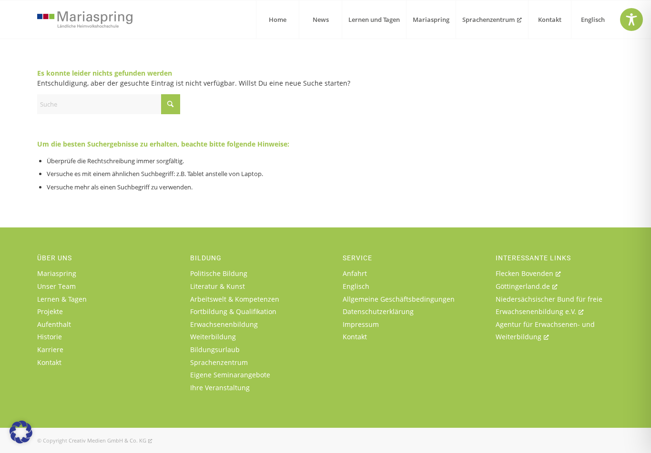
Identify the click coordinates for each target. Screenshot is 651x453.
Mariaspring (56, 273)
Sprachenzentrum (219, 362)
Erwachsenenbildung (224, 324)
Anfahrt (355, 273)
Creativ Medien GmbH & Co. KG (107, 440)
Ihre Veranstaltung (220, 387)
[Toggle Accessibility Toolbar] (631, 19)
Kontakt (49, 362)
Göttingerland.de (523, 286)
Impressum (361, 324)
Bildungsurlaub (215, 349)
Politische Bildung (218, 273)
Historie (49, 336)
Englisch (356, 286)
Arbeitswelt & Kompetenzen (234, 299)
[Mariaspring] (84, 19)
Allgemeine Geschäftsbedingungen (399, 299)
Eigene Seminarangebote (230, 374)
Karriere (50, 349)
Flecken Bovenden (524, 273)
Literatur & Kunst (217, 286)
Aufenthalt (54, 324)
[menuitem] (277, 19)
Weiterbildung (213, 336)
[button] (21, 432)
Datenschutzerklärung (378, 311)
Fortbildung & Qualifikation (233, 311)
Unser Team (56, 286)
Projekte (50, 311)
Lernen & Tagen (62, 299)
